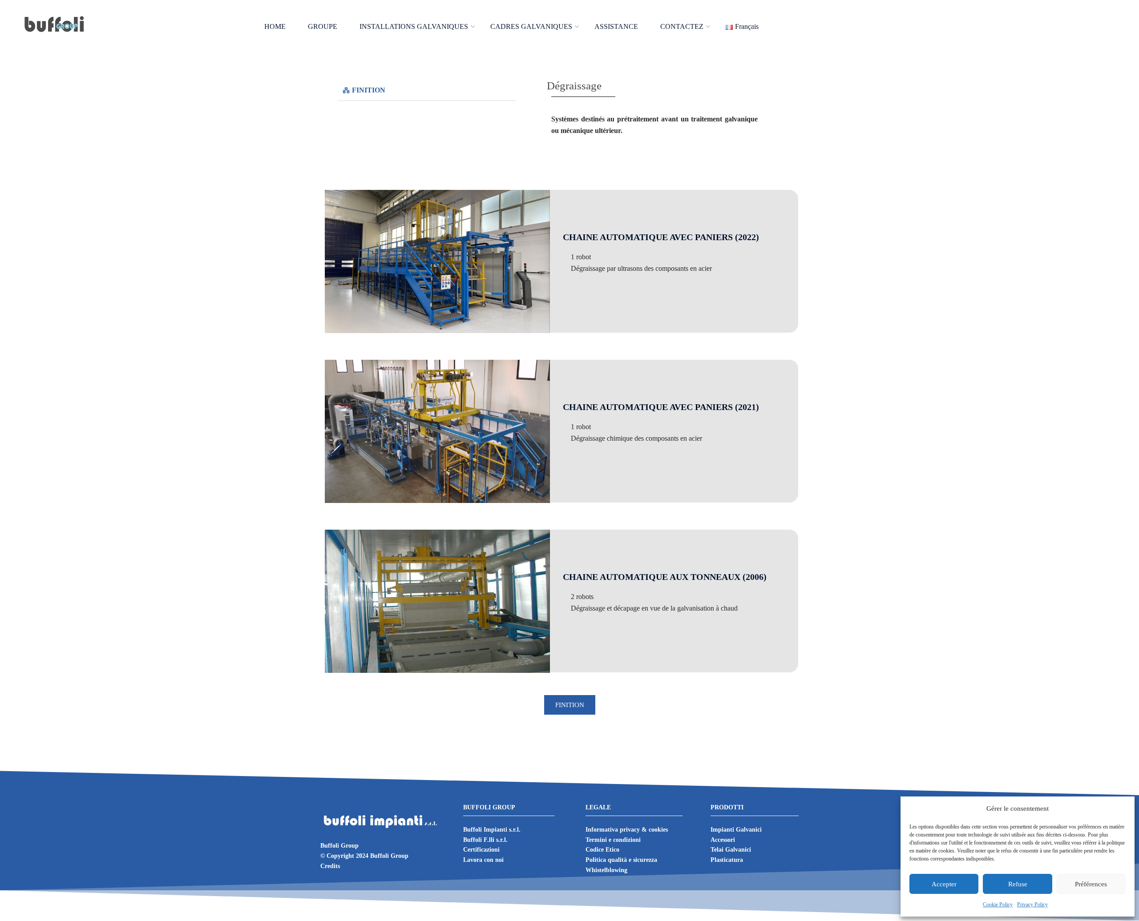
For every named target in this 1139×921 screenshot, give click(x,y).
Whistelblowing (606, 870)
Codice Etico (602, 849)
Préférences (1091, 884)
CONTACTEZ (681, 26)
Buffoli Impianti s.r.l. (492, 829)
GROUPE (322, 26)
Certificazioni (481, 849)
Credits (330, 866)
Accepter (944, 884)
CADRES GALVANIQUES (531, 26)
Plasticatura (727, 860)
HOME (275, 26)
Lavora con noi (483, 860)
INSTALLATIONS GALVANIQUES (413, 26)
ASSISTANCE (616, 26)
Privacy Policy (1032, 904)
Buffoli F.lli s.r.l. (485, 840)
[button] (427, 90)
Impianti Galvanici (736, 829)
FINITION (368, 90)
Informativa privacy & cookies (627, 829)
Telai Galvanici (731, 849)
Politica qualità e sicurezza (621, 860)
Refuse (1017, 884)
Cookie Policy (998, 904)
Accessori (723, 840)
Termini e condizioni (613, 840)
